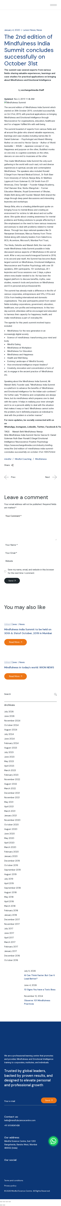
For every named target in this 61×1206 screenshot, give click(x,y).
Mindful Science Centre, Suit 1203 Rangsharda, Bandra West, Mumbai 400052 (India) (20, 1144)
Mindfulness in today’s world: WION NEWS (29, 667)
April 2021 (9, 806)
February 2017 (11, 946)
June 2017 (9, 933)
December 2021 (12, 793)
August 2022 (10, 784)
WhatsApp (9, 426)
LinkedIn (31, 426)
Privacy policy (10, 1186)
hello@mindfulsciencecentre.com (19, 1120)
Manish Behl (18, 431)
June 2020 (9, 833)
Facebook (50, 426)
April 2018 (9, 901)
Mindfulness (30, 431)
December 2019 (12, 860)
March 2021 (9, 811)
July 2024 (9, 734)
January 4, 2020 (12, 30)
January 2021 (10, 815)
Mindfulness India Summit (21, 435)
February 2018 (11, 910)
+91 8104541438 (12, 1125)
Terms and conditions (13, 1180)
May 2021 (8, 802)
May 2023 (9, 761)
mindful (7, 459)
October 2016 (11, 960)
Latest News (29, 30)
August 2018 (10, 892)
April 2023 (9, 765)
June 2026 (9, 716)
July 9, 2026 (30, 971)
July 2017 (8, 928)
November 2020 (12, 820)
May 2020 (9, 838)
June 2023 (9, 756)
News (39, 30)
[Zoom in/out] (1, 1201)
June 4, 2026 (30, 985)
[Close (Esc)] (10, 1201)
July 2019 (8, 878)
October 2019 (11, 865)
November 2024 (12, 720)
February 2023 (11, 774)
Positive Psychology (38, 441)
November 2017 (12, 924)
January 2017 (10, 951)
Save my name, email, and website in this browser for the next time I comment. (31, 571)
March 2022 (10, 788)
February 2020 (11, 851)
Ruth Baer (18, 438)
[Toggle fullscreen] (4, 1201)
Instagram (21, 426)
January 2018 (10, 915)
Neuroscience (21, 441)
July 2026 (9, 711)
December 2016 (12, 955)
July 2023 (9, 752)
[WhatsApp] (53, 1141)
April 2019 (9, 883)
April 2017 (9, 937)
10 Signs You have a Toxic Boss (39, 989)
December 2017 (12, 919)
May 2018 (8, 897)
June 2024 (9, 738)
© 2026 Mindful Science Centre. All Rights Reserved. (27, 1191)
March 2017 (9, 942)
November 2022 (12, 779)
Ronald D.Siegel (30, 438)
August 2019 (10, 874)
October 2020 (11, 824)
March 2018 (9, 906)
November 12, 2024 (33, 996)
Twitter (40, 426)
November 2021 (12, 797)
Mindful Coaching (23, 459)
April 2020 (9, 842)
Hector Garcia (40, 435)
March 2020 (10, 847)
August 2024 (10, 729)
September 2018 (12, 887)
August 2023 (10, 747)
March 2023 (10, 770)
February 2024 (11, 743)
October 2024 (11, 725)
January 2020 (11, 856)
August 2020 (10, 829)
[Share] (7, 1201)
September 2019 (12, 869)
